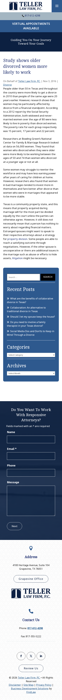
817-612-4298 (32, 15)
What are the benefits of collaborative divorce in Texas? (30, 300)
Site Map (28, 685)
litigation (17, 258)
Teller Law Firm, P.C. (29, 81)
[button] (56, 5)
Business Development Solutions (29, 688)
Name (11, 432)
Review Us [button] (31, 668)
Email (12, 449)
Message (13, 482)
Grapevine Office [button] (31, 579)
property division (17, 239)
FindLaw (31, 692)
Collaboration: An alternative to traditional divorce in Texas (26, 309)
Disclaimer (15, 685)
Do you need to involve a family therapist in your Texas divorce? (26, 323)
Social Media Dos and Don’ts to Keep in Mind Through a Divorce (30, 333)
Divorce (7, 84)
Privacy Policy (43, 685)
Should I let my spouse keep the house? (32, 316)
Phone (11, 465)
